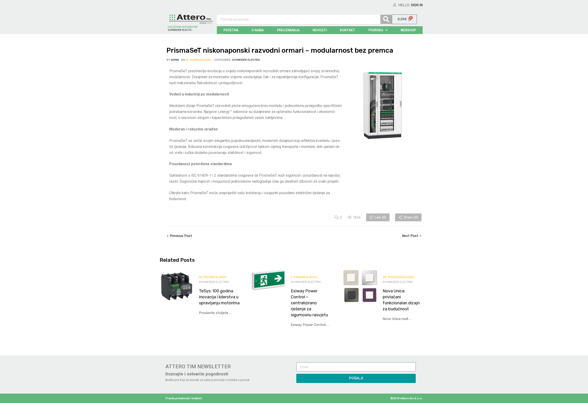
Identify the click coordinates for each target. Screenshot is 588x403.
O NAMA (258, 30)
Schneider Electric (246, 59)
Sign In (417, 5)
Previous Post (180, 236)
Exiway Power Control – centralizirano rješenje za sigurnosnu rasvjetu (309, 302)
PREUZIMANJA (288, 30)
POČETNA (230, 30)
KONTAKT (347, 30)
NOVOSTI (320, 30)
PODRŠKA (375, 30)
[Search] (386, 19)
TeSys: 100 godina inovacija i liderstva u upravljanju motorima (219, 296)
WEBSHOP (408, 30)
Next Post (410, 236)
